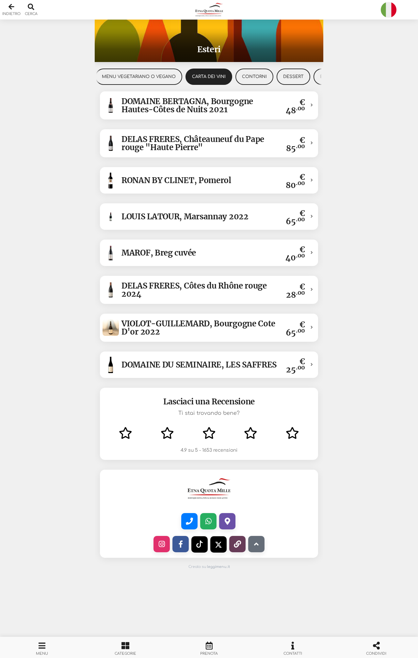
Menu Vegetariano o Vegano (139, 76)
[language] (388, 10)
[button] (209, 10)
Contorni (254, 76)
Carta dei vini (209, 76)
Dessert (293, 76)
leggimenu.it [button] (218, 567)
